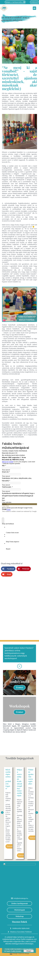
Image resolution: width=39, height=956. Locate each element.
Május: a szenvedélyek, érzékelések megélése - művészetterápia (8, 783)
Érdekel (19, 687)
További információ (16, 951)
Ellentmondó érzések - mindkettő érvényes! (30, 779)
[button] (34, 8)
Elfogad (28, 951)
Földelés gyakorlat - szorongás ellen (19, 777)
